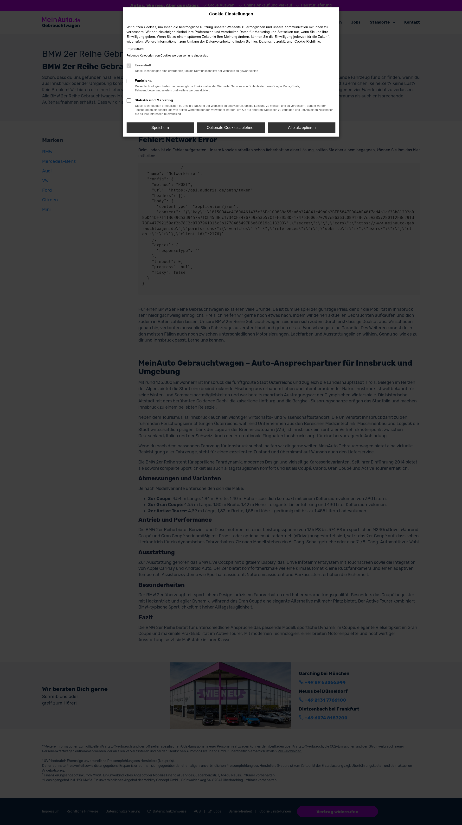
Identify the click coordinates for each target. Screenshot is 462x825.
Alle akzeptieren (302, 128)
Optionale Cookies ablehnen (231, 128)
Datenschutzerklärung (276, 41)
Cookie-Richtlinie (307, 41)
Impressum (135, 49)
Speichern (160, 128)
